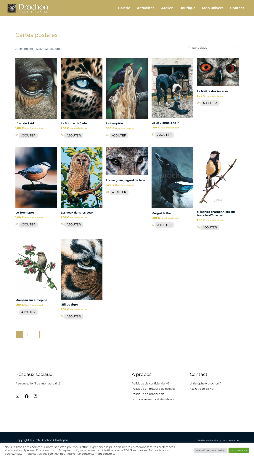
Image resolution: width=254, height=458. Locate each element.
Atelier (167, 8)
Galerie (124, 8)
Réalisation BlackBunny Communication (218, 440)
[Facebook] (26, 397)
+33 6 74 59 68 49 (201, 388)
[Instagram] (35, 397)
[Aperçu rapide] (17, 135)
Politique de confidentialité (150, 383)
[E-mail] (17, 397)
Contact (237, 8)
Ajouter (28, 135)
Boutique (187, 8)
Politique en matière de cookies (153, 388)
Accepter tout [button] (239, 450)
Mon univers (213, 8)
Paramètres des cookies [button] (210, 450)
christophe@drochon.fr (206, 383)
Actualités (146, 8)
